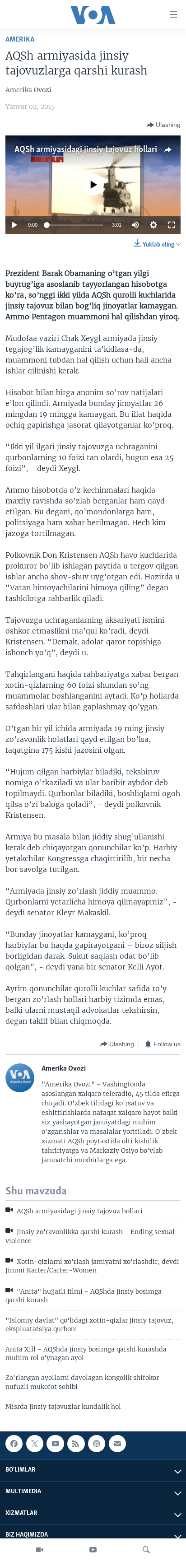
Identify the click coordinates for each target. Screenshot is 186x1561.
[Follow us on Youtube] (55, 1443)
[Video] (39, 1549)
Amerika (19, 39)
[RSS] (75, 1443)
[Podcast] (96, 1443)
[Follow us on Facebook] (14, 1443)
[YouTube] (93, 1549)
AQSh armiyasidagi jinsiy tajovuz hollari (85, 149)
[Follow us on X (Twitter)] (34, 1443)
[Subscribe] (117, 1443)
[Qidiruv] (146, 1549)
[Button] (164, 125)
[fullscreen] (172, 225)
